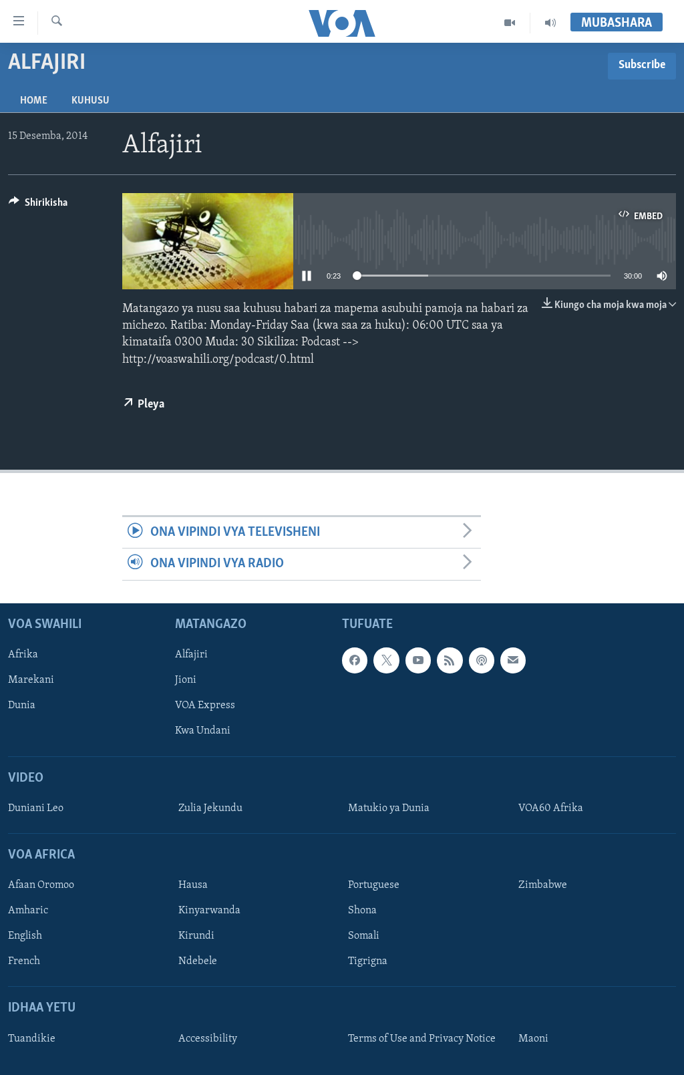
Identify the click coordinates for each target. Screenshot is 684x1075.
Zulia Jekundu (210, 807)
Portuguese (373, 885)
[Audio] (550, 23)
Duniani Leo (35, 807)
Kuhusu (90, 101)
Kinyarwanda (209, 910)
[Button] (38, 205)
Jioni (185, 680)
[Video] (510, 23)
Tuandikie (31, 1038)
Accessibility (207, 1038)
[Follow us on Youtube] (418, 660)
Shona (362, 910)
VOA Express (205, 705)
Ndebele (197, 961)
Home (33, 101)
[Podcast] (481, 660)
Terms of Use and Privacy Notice (422, 1038)
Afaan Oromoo (41, 885)
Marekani (31, 680)
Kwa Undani (202, 731)
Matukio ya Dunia (389, 807)
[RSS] (449, 660)
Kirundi (196, 936)
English (25, 936)
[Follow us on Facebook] (354, 660)
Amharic (28, 910)
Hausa (193, 885)
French (24, 961)
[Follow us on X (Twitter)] (386, 660)
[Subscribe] (513, 660)
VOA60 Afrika (550, 807)
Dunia (21, 705)
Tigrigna (367, 961)
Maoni (533, 1038)
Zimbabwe (542, 885)
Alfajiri (191, 654)
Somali (363, 936)
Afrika (23, 654)
